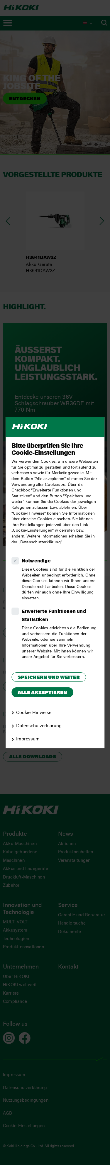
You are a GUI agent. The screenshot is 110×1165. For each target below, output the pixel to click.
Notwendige (36, 561)
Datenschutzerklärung (39, 726)
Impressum (28, 739)
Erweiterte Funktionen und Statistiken (54, 616)
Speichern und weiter (49, 677)
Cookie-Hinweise (33, 713)
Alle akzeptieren (42, 693)
